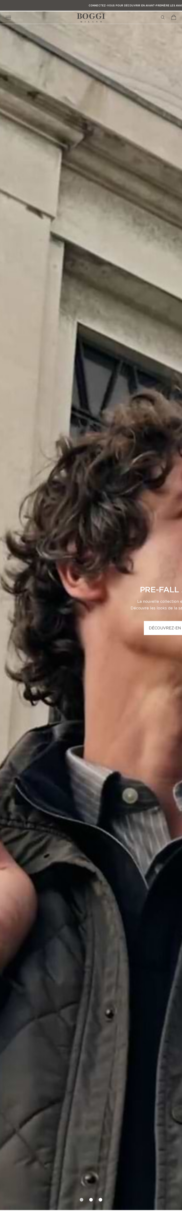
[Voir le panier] (174, 17)
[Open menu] (9, 17)
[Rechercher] (163, 17)
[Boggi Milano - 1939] (91, 16)
